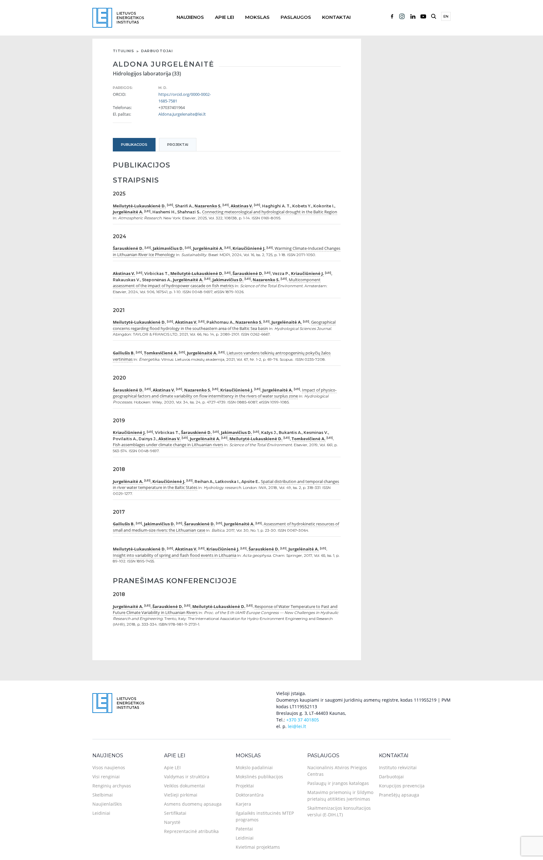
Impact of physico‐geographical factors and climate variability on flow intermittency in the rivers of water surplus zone (225, 393)
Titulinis (123, 51)
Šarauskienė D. (128, 248)
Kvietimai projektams (258, 847)
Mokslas (257, 17)
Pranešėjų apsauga (399, 795)
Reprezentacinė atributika (191, 831)
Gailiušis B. (124, 353)
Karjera (243, 804)
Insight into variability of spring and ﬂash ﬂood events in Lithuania (174, 555)
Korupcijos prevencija (402, 786)
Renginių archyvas (111, 786)
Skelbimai (102, 795)
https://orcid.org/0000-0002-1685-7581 (184, 97)
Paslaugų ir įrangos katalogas (338, 783)
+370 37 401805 (302, 720)
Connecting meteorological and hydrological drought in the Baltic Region (269, 212)
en (445, 16)
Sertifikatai (175, 813)
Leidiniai (101, 813)
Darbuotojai (157, 51)
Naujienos (190, 17)
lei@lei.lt (297, 726)
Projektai (245, 786)
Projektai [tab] (177, 144)
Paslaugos (296, 17)
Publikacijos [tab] (134, 144)
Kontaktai (336, 17)
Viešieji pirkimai (180, 795)
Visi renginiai (106, 777)
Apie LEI (224, 17)
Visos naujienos (108, 767)
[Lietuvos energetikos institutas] (118, 17)
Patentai (244, 829)
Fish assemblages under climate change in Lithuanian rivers (168, 444)
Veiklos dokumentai (184, 786)
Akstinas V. (242, 206)
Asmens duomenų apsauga (193, 804)
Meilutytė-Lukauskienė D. (139, 206)
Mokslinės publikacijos (259, 777)
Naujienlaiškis (107, 804)
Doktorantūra (250, 795)
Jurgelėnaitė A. (128, 212)
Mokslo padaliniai (254, 767)
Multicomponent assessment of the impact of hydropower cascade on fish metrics (217, 283)
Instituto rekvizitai (398, 767)
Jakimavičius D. (168, 248)
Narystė (172, 822)
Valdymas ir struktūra (186, 777)
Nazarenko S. (208, 206)
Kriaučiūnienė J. (249, 248)
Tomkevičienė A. (161, 353)
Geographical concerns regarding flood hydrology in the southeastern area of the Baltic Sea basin (224, 325)
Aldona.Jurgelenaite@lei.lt (182, 114)
